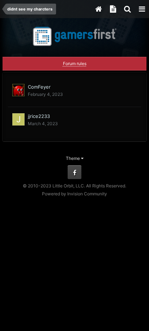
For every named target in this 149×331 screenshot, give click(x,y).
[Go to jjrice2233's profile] (18, 119)
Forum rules (74, 63)
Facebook (74, 172)
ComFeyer (39, 87)
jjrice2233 (39, 116)
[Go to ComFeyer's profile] (18, 90)
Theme (73, 158)
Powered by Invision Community (74, 193)
